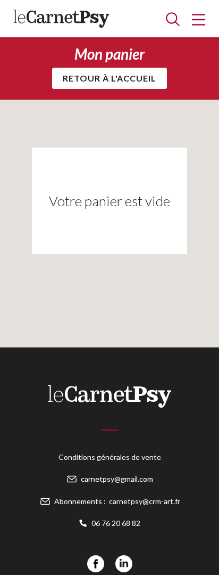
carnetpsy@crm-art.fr (144, 501)
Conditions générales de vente (109, 456)
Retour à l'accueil (109, 78)
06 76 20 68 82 (115, 523)
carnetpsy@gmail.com (117, 478)
